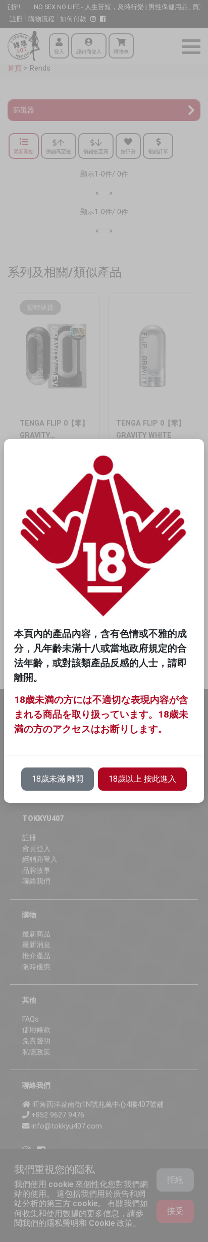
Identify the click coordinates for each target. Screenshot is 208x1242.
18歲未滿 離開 (57, 779)
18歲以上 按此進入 (142, 779)
